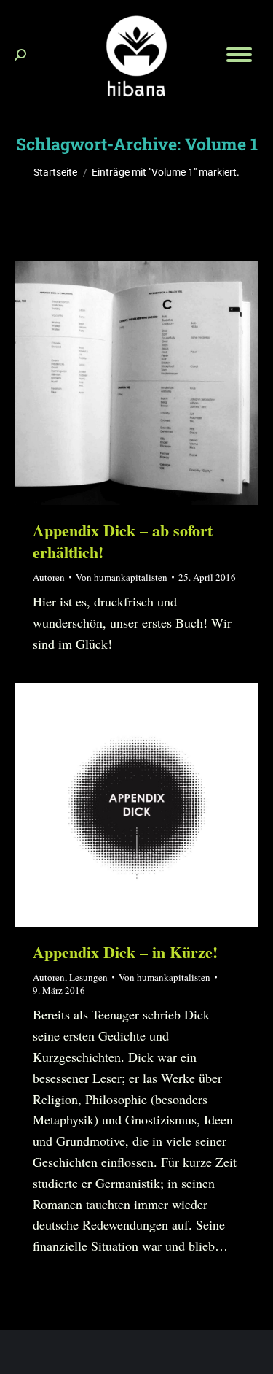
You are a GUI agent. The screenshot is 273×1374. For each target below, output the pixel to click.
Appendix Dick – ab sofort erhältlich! (123, 541)
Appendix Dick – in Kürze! (125, 952)
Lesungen (88, 977)
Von (121, 577)
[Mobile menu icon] (239, 55)
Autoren (49, 577)
